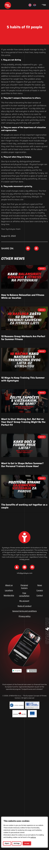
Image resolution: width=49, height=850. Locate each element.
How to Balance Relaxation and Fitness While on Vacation (22, 296)
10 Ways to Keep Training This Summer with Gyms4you (23, 379)
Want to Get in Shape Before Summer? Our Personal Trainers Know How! (22, 464)
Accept (26, 843)
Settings (17, 843)
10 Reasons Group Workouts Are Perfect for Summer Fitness (23, 337)
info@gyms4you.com (24, 573)
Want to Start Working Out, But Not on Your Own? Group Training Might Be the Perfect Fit (23, 422)
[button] (28, 248)
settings (33, 837)
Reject (7, 843)
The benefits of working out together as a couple (24, 506)
